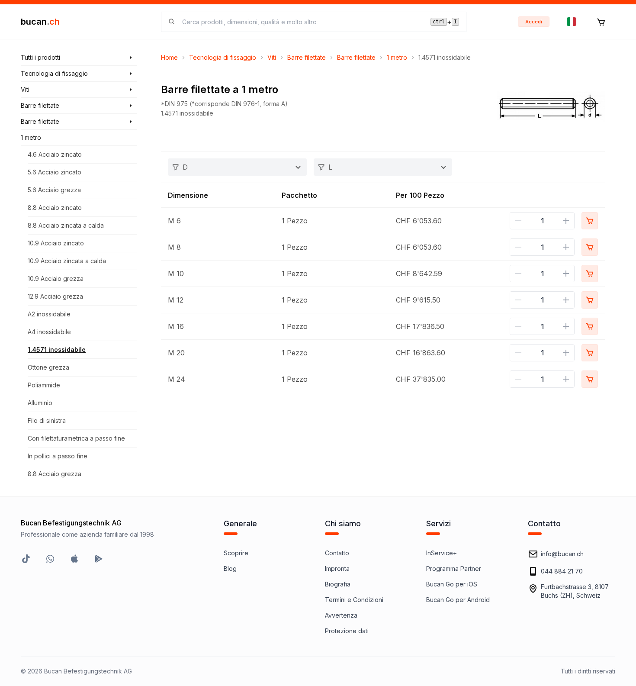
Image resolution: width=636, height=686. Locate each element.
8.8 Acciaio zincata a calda (66, 225)
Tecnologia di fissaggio (222, 57)
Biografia (337, 584)
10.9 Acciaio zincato (56, 243)
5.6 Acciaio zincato (54, 172)
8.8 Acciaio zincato (55, 207)
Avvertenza (341, 615)
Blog (230, 568)
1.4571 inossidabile (57, 349)
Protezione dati (347, 630)
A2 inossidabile (49, 314)
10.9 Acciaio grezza (56, 278)
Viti (271, 57)
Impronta (337, 568)
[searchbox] (301, 22)
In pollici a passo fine (57, 456)
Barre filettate (306, 57)
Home (169, 57)
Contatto (337, 553)
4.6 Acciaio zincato (55, 154)
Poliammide (44, 385)
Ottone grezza (48, 367)
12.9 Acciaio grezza (55, 296)
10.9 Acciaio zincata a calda (67, 260)
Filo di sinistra (47, 420)
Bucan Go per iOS (451, 584)
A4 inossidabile (49, 331)
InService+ (441, 553)
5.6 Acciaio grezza (54, 189)
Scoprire (236, 553)
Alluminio (40, 402)
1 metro (397, 57)
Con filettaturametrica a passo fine (76, 438)
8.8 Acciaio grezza (54, 473)
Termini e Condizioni (354, 599)
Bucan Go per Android (458, 599)
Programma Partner (453, 568)
